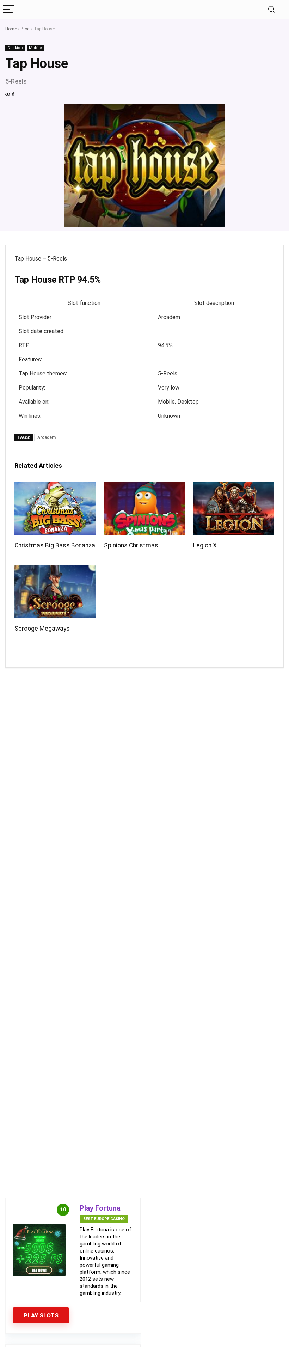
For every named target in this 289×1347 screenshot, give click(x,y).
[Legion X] (234, 486)
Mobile (35, 47)
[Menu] (8, 9)
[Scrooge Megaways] (55, 569)
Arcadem (46, 437)
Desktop (15, 47)
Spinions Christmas (131, 545)
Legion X (205, 545)
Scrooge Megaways (42, 628)
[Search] (271, 9)
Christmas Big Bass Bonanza (54, 545)
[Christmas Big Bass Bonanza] (55, 486)
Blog (25, 28)
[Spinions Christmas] (144, 486)
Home (11, 28)
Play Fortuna (100, 1208)
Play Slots (41, 1315)
